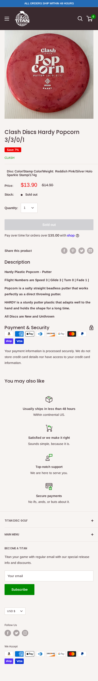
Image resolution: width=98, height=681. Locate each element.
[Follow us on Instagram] (25, 633)
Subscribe (19, 589)
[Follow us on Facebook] (8, 633)
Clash (9, 157)
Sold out (49, 225)
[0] (90, 18)
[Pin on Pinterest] (73, 250)
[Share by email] (90, 250)
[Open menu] (7, 18)
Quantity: (11, 208)
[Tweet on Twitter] (81, 250)
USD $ (11, 611)
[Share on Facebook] (64, 250)
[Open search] (80, 18)
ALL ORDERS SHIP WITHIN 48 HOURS (49, 3)
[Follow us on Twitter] (16, 633)
